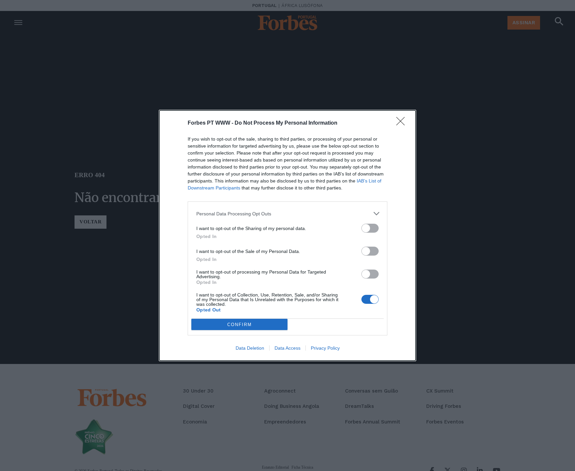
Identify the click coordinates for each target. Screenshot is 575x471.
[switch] (370, 228)
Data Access (287, 348)
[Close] (402, 123)
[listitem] (287, 213)
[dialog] (287, 235)
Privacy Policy (325, 348)
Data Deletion (250, 348)
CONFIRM (239, 324)
